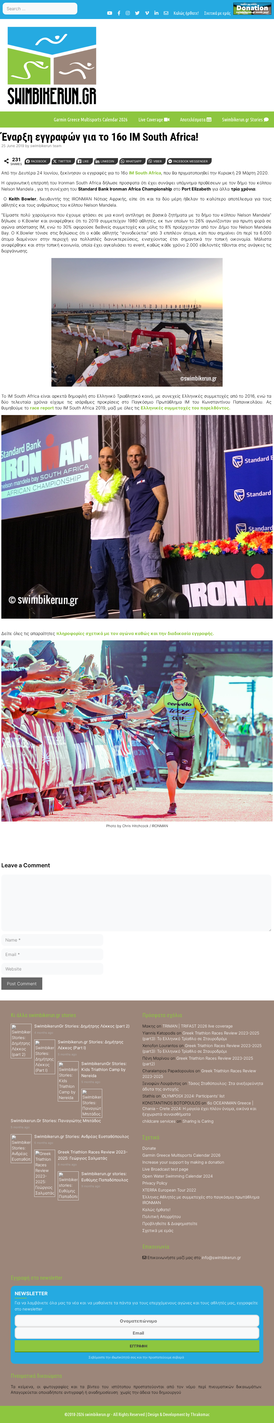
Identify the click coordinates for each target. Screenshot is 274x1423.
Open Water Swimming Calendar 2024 (177, 1176)
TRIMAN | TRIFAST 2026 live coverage (197, 1026)
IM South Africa (145, 172)
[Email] (166, 13)
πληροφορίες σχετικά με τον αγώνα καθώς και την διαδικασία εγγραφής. (135, 633)
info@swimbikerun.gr (221, 1257)
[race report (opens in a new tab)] (29, 407)
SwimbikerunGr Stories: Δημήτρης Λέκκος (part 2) (82, 1026)
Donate (149, 1148)
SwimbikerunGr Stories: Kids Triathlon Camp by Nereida (104, 1069)
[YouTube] (109, 13)
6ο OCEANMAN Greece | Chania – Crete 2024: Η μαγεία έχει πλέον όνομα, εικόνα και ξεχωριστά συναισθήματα (199, 1108)
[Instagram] (128, 13)
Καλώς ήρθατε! (186, 13)
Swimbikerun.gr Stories (243, 119)
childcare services (159, 1121)
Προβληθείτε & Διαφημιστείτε (169, 1223)
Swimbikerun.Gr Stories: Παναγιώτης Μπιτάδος (56, 1120)
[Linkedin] (156, 13)
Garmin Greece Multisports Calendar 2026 (91, 119)
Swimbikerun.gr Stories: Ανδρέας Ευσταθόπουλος (81, 1136)
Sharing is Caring (198, 1121)
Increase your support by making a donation (183, 1162)
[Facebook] (118, 13)
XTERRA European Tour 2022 (169, 1190)
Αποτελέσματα (193, 119)
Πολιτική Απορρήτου (161, 1216)
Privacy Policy (154, 1183)
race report (42, 407)
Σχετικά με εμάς (217, 13)
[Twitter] (137, 13)
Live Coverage (151, 119)
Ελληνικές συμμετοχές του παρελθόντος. (185, 407)
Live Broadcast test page (165, 1169)
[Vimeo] (147, 13)
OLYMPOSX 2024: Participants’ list (193, 1096)
